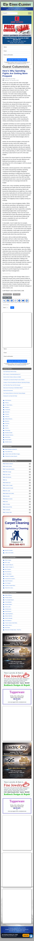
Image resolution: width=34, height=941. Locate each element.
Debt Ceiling (16, 294)
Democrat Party (8, 507)
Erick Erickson (8, 611)
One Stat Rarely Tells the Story (9, 371)
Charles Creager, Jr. (9, 567)
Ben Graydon (8, 569)
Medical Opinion (8, 616)
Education (7, 411)
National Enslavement (8, 390)
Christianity (7, 509)
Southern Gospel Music (10, 585)
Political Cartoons (9, 463)
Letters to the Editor (9, 552)
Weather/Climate (8, 432)
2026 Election (8, 477)
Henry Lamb (7, 606)
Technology (7, 430)
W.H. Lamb (7, 490)
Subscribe (25, 935)
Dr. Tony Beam (8, 574)
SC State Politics (8, 405)
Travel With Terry (8, 451)
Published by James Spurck (11, 456)
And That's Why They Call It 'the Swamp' (11, 385)
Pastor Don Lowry (9, 587)
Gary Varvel (7, 474)
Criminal (7, 414)
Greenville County (9, 488)
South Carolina (8, 466)
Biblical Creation (8, 498)
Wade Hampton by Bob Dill (11, 449)
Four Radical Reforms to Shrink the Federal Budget (14, 393)
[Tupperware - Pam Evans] (16, 696)
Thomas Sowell (8, 597)
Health (6, 425)
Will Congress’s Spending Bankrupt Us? (12, 374)
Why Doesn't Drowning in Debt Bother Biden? (13, 387)
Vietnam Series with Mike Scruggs (12, 454)
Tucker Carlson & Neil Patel (11, 622)
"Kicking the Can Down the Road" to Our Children (13, 379)
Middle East (7, 482)
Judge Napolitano (9, 613)
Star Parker (7, 627)
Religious (7, 407)
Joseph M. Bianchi (9, 564)
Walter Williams (8, 595)
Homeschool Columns (10, 578)
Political (7, 402)
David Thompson (8, 580)
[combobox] (10, 13)
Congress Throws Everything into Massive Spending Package (16, 382)
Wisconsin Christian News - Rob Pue (13, 629)
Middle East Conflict (9, 493)
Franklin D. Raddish (9, 576)
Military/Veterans (8, 418)
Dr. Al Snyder (8, 583)
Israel (6, 501)
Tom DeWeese (8, 620)
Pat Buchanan (8, 609)
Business (7, 421)
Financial (7, 423)
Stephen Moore (8, 625)
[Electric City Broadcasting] (16, 651)
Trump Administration (9, 469)
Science (7, 428)
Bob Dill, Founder (9, 550)
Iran (6, 480)
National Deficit (7, 294)
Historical (7, 416)
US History (7, 504)
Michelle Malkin (8, 604)
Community (7, 409)
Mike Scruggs (8, 471)
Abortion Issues (8, 441)
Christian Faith (8, 512)
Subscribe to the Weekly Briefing (17, 59)
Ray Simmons (8, 571)
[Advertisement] (17, 330)
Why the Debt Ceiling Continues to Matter (12, 377)
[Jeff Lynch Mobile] (16, 29)
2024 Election (8, 400)
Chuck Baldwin (8, 602)
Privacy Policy (20, 62)
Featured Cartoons (9, 435)
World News (7, 437)
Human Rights (8, 439)
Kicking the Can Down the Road (10, 395)
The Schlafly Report (9, 599)
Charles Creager (9, 485)
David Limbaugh (8, 618)
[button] (4, 301)
